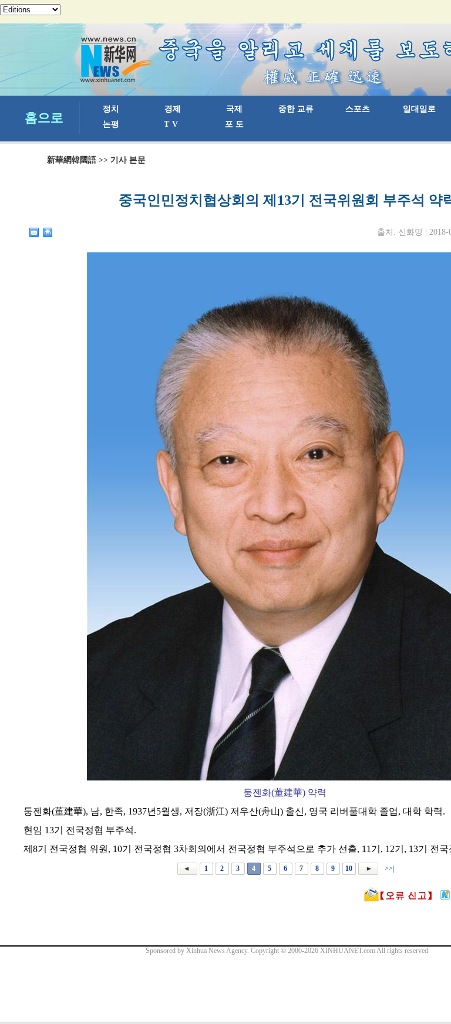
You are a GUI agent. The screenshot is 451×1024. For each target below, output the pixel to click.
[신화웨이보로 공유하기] (445, 895)
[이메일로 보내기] (34, 232)
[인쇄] (48, 232)
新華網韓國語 (71, 160)
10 (348, 868)
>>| (388, 868)
